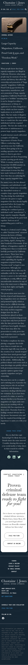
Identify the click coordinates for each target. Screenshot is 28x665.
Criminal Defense (7, 35)
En (4, 9)
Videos (14, 561)
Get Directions (7, 596)
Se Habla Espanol (14, 569)
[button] (25, 9)
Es (8, 9)
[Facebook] (3, 618)
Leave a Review (14, 563)
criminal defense (13, 412)
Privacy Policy (14, 566)
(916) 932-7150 (7, 608)
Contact (14, 571)
